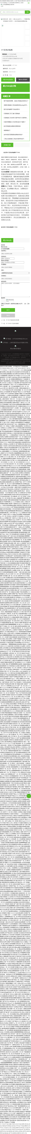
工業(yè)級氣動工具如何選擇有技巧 (14, 138)
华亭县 (18, 1126)
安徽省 (4, 1126)
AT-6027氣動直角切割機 (12, 320)
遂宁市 (10, 1133)
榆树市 (18, 1127)
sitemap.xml (24, 355)
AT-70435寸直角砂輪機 (12, 323)
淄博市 (2, 1131)
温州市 (24, 1131)
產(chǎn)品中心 (18, 19)
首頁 (10, 19)
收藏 (10, 1124)
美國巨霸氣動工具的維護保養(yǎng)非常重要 (16, 105)
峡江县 (23, 1129)
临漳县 (13, 1126)
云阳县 (13, 1127)
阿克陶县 (8, 1126)
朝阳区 (15, 1133)
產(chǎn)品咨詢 (8, 79)
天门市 (2, 1124)
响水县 (6, 1131)
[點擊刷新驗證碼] (10, 300)
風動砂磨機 (22, 363)
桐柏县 (6, 1133)
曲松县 (29, 1131)
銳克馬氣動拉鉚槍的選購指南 (12, 126)
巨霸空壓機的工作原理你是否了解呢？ (15, 122)
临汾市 (5, 1129)
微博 (23, 1124)
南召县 (9, 1129)
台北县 (26, 1127)
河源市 (13, 1124)
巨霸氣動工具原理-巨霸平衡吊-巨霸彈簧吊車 (16, 117)
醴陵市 (26, 1126)
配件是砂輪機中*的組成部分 (12, 109)
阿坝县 (22, 1127)
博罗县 (2, 1133)
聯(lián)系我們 (23, 79)
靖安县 (26, 1124)
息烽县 (20, 1131)
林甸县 (19, 1129)
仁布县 (5, 1127)
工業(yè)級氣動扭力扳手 (16, 361)
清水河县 (18, 1124)
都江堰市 (15, 1131)
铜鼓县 (27, 1129)
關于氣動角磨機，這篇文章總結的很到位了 (16, 101)
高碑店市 (14, 1129)
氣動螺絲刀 (7, 130)
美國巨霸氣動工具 (14, 363)
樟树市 (19, 1133)
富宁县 (6, 1124)
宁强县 (22, 1126)
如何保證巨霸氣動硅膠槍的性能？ (13, 134)
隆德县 (10, 1131)
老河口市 (24, 1133)
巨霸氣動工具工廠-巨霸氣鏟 (12, 113)
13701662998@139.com (19, 339)
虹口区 (9, 1127)
